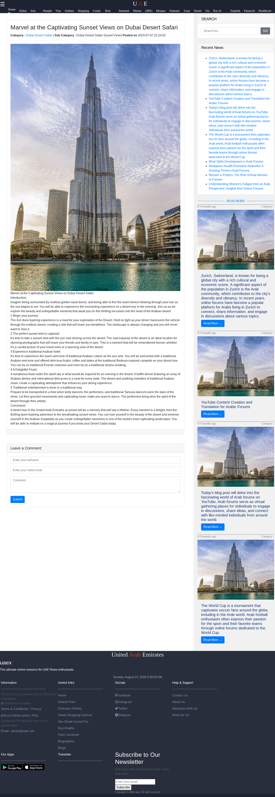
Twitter (122, 708)
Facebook (124, 695)
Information (9, 682)
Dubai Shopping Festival (75, 715)
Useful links (66, 682)
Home (62, 695)
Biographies (66, 741)
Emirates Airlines (70, 708)
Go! (265, 30)
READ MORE (236, 201)
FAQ (35, 715)
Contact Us (180, 695)
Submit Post (66, 702)
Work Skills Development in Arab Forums (236, 161)
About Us (178, 702)
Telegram (124, 715)
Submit (17, 499)
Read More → (213, 323)
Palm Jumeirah (68, 735)
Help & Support (182, 682)
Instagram (125, 702)
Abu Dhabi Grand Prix (73, 721)
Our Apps (7, 754)
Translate (64, 754)
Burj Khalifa (66, 728)
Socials (120, 682)
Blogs (62, 748)
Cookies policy (20, 715)
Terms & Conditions (15, 709)
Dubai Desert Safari (39, 35)
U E (140, 3)
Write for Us (180, 715)
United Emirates (137, 654)
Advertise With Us (185, 708)
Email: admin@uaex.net (17, 731)
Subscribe (123, 787)
